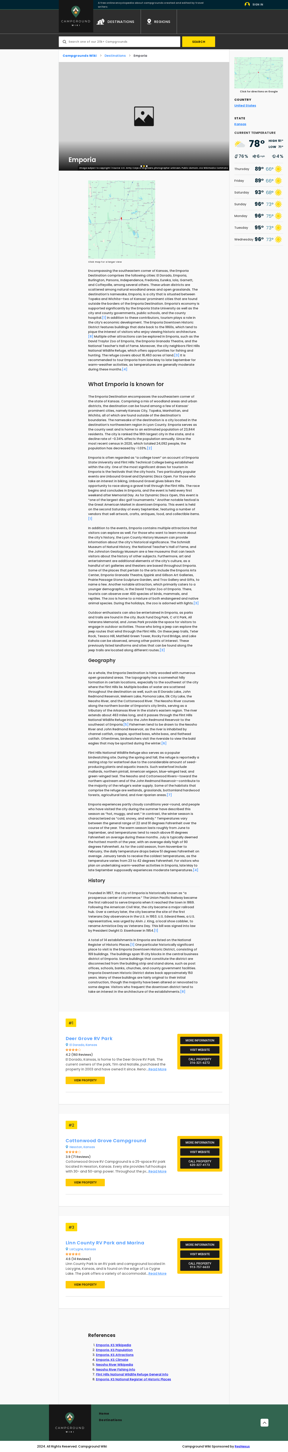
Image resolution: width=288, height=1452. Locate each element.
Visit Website (200, 1050)
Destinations (115, 55)
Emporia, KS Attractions (115, 1355)
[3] (176, 355)
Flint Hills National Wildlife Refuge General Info (132, 1374)
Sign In (258, 4)
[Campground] (70, 1422)
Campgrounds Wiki (80, 55)
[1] (104, 317)
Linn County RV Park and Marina (105, 1243)
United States (245, 105)
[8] (90, 336)
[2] (149, 448)
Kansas (91, 1045)
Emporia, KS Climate (112, 1359)
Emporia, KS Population (114, 1350)
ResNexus (242, 1446)
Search (198, 42)
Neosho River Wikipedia (114, 1364)
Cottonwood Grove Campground (106, 1141)
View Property (85, 1080)
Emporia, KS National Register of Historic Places (133, 1379)
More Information (200, 1040)
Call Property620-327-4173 (199, 1163)
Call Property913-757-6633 (199, 1265)
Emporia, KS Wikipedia (113, 1345)
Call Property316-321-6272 (199, 1061)
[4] (124, 369)
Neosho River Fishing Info (115, 1369)
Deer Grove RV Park (89, 1038)
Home (104, 1413)
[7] (169, 795)
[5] (126, 724)
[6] (164, 743)
